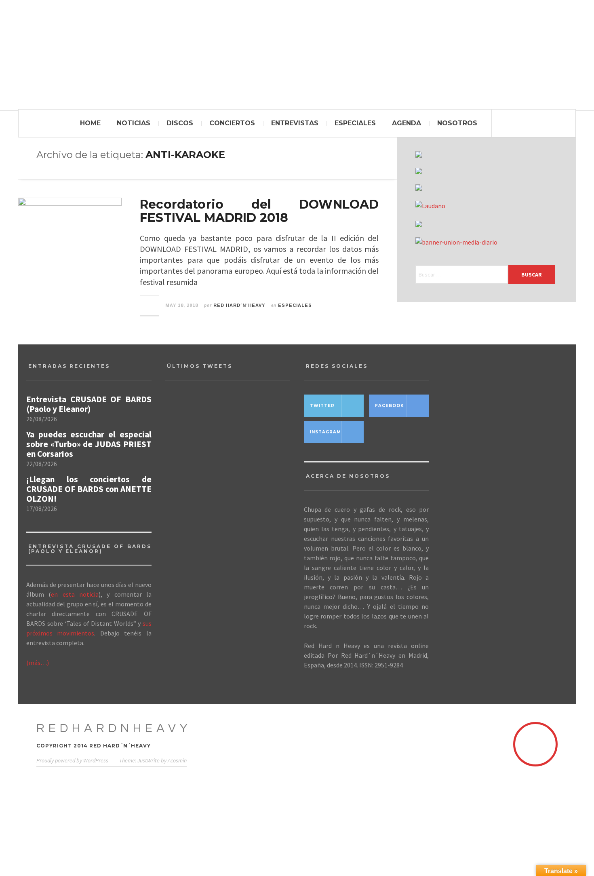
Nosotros (457, 123)
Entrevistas (294, 123)
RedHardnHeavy (114, 728)
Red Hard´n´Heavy (239, 305)
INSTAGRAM (325, 432)
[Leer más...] (150, 305)
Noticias (133, 123)
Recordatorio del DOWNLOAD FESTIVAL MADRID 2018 (259, 211)
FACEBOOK (389, 405)
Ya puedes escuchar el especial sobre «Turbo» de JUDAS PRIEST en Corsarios (89, 444)
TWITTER (322, 405)
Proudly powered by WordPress (72, 760)
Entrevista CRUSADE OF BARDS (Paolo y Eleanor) (89, 404)
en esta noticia (75, 594)
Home (90, 123)
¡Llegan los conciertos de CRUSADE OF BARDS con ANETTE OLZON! (89, 489)
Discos (179, 123)
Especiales (355, 123)
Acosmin (177, 760)
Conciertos (232, 123)
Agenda (406, 123)
